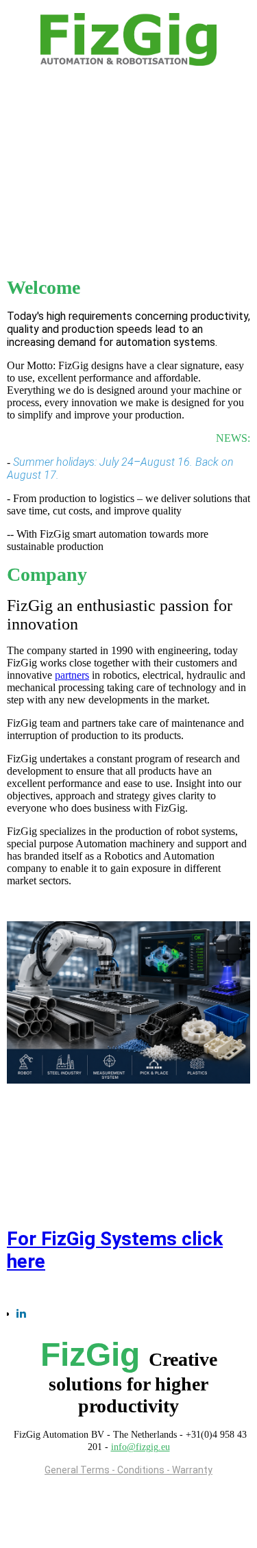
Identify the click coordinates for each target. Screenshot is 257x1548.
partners (72, 675)
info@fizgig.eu (140, 1447)
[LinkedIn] (21, 1313)
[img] (129, 39)
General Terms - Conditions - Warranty (128, 1469)
